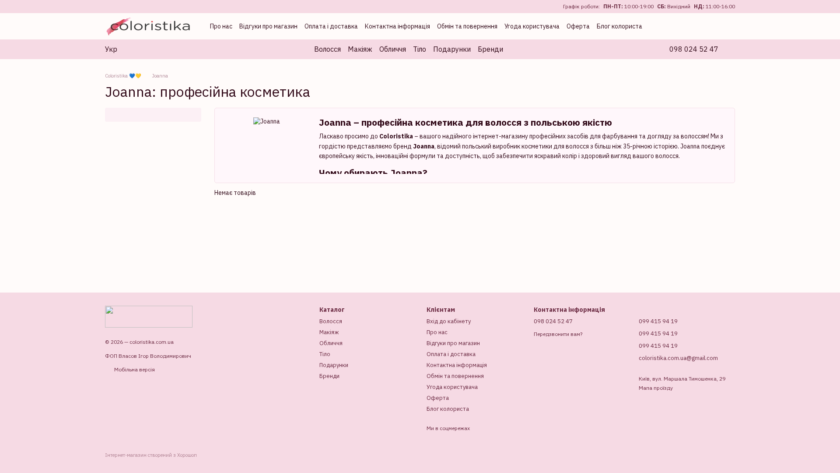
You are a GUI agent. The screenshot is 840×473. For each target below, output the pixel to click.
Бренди (490, 49)
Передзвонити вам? (558, 334)
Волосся (327, 49)
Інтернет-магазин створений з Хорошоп (151, 455)
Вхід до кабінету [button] (449, 321)
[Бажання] (691, 26)
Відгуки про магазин (268, 26)
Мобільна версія (134, 369)
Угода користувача (532, 26)
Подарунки (452, 49)
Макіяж (360, 49)
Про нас (221, 26)
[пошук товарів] (519, 49)
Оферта (578, 26)
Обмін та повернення (467, 26)
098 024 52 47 (693, 49)
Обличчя (392, 49)
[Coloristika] (148, 316)
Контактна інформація (397, 26)
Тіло (419, 49)
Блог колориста (619, 26)
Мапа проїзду (656, 388)
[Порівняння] (672, 26)
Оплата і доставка (331, 26)
